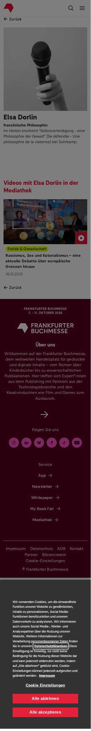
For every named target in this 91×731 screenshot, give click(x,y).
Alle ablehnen (45, 698)
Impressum (47, 675)
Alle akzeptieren (45, 712)
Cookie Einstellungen (45, 685)
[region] (45, 654)
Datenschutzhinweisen (50, 646)
